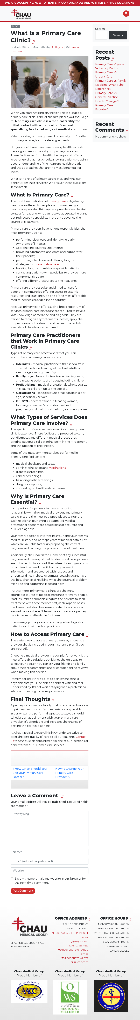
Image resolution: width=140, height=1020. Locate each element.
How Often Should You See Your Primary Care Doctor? (30, 773)
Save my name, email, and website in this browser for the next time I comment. (50, 880)
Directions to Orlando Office (74, 952)
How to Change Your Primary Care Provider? (69, 773)
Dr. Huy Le (57, 47)
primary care (57, 201)
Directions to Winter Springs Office (75, 960)
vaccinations (57, 467)
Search (100, 29)
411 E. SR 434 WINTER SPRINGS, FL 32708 (70, 935)
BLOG (15, 26)
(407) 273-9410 (80, 941)
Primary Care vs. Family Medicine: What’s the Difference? (111, 85)
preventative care (46, 264)
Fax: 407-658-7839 (78, 945)
